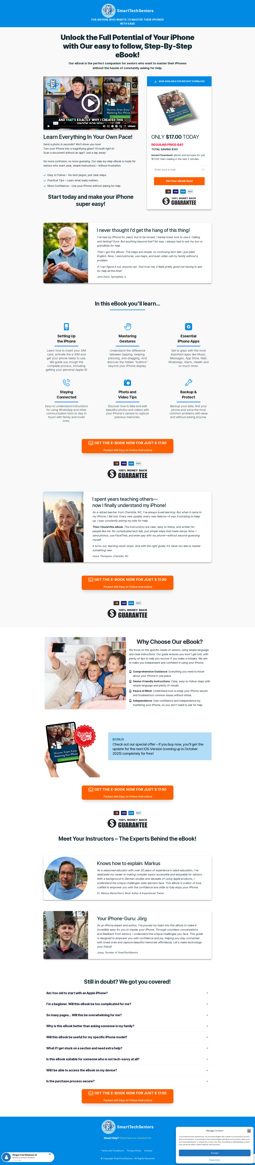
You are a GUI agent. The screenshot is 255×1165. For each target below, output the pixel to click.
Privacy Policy (214, 1160)
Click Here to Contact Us (135, 1138)
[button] (249, 1130)
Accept (214, 1153)
